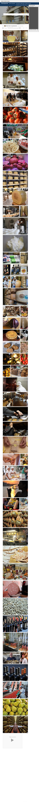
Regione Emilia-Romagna (5, 1)
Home (2, 25)
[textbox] (12, 14)
